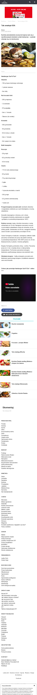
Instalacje (4, 445)
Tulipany (3, 623)
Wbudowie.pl (5, 572)
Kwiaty (3, 640)
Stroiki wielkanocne (7, 550)
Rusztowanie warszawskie (9, 462)
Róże (2, 621)
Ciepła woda (5, 437)
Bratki (3, 634)
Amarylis (4, 626)
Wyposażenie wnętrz (7, 537)
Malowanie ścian (6, 457)
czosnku (7, 108)
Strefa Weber (11, 21)
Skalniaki (4, 504)
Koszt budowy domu (7, 431)
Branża (3, 650)
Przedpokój (4, 484)
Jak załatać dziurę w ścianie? (10, 597)
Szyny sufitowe (6, 580)
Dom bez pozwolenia (7, 568)
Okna (2, 429)
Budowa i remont (14, 673)
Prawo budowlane (6, 570)
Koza (2, 576)
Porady (3, 424)
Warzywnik (4, 515)
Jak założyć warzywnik (8, 603)
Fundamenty (5, 441)
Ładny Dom (4, 558)
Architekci (4, 544)
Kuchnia (3, 482)
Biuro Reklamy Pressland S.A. (10, 662)
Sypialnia (4, 480)
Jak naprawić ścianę (7, 605)
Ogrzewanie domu (6, 439)
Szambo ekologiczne (7, 468)
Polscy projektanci (6, 542)
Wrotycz (3, 521)
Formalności (5, 435)
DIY (2, 607)
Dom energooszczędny (8, 585)
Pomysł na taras (6, 652)
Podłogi (3, 453)
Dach (2, 433)
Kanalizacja (4, 583)
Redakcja (4, 666)
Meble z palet (5, 509)
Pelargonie (4, 632)
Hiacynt (3, 617)
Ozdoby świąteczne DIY (8, 540)
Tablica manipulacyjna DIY (9, 609)
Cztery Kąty (4, 560)
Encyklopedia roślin (7, 517)
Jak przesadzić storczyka (9, 595)
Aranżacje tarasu (6, 513)
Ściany (3, 443)
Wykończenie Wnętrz (7, 455)
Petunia (3, 636)
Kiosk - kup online (18, 9)
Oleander (4, 625)
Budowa (3, 21)
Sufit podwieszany (6, 464)
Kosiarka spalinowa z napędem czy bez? (13, 525)
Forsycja (3, 630)
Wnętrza (27, 673)
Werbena (4, 638)
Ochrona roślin (5, 507)
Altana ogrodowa (6, 502)
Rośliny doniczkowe (7, 505)
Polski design (5, 546)
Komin (3, 428)
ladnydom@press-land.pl (8, 660)
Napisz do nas (5, 664)
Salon (3, 476)
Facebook (18, 678)
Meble (3, 535)
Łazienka (4, 478)
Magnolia (4, 523)
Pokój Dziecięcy (6, 538)
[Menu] (34, 2)
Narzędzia (4, 459)
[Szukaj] (29, 2)
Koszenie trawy (6, 511)
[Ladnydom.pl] (4, 2)
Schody (3, 426)
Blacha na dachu (6, 466)
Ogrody (22, 673)
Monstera (4, 500)
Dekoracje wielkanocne (8, 548)
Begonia (3, 619)
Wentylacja (4, 581)
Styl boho (4, 490)
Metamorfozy (5, 488)
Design (32, 673)
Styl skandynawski (6, 492)
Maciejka (4, 628)
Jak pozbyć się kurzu (7, 601)
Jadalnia (3, 486)
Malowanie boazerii (7, 461)
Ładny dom (6, 673)
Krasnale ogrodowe (7, 519)
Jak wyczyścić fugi (7, 599)
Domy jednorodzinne (7, 648)
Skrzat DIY (4, 593)
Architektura (18, 675)
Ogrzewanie (5, 574)
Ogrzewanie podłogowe (8, 578)
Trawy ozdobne (5, 527)
